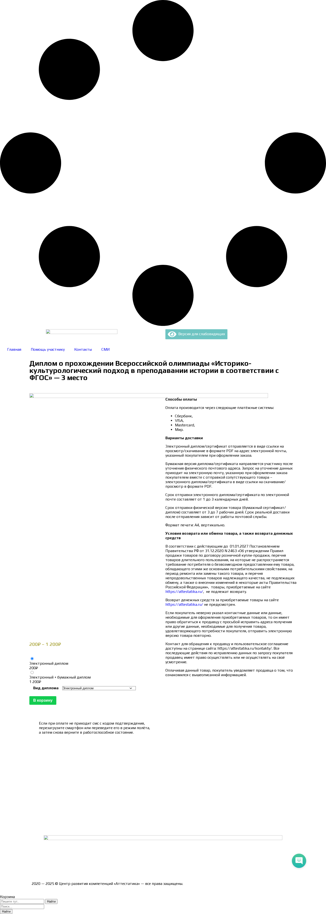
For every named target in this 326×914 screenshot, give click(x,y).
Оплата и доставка (48, 768)
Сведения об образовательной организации (71, 751)
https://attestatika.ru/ (184, 591)
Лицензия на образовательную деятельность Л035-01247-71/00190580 (95, 866)
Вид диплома (45, 688)
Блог (36, 818)
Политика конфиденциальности (60, 785)
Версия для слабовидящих (200, 334)
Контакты (83, 349)
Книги (37, 827)
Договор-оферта (47, 776)
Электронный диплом (48, 663)
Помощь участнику (48, 349)
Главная (14, 349)
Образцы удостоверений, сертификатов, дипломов (77, 760)
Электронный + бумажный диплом (60, 677)
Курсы (37, 810)
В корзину (43, 700)
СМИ (105, 349)
